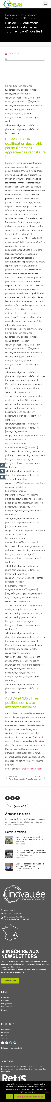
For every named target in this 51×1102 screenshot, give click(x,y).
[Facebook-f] (2, 1042)
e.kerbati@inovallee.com (30, 769)
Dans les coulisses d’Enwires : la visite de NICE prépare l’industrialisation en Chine (30, 866)
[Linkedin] (10, 1042)
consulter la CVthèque (33, 741)
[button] (45, 3)
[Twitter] (6, 1042)
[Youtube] (14, 1042)
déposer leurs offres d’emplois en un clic (24, 726)
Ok (9, 1096)
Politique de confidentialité (29, 1096)
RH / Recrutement (28, 18)
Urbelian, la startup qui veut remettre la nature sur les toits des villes (29, 839)
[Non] (47, 1091)
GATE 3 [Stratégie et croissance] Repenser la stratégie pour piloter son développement (31, 853)
